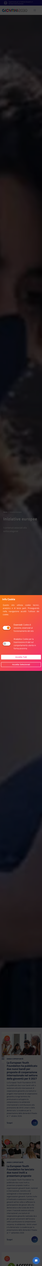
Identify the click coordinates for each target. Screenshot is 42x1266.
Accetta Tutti (21, 657)
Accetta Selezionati (21, 664)
